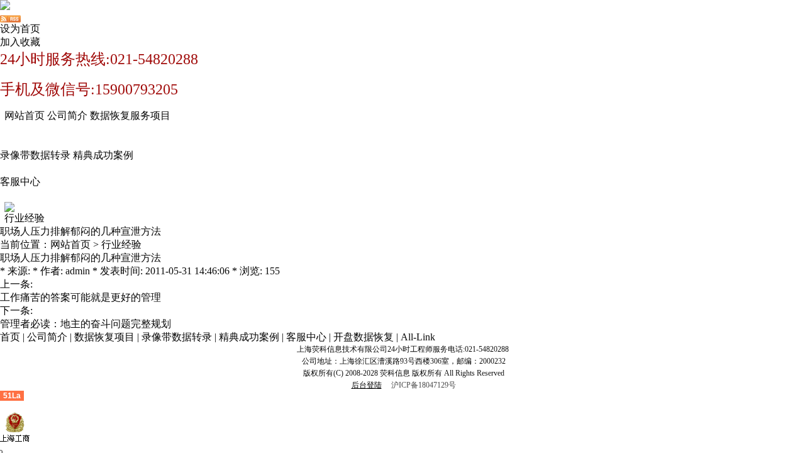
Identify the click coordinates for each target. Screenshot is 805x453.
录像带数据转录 (35, 155)
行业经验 (121, 244)
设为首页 (20, 28)
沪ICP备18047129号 (423, 385)
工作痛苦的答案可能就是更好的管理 (80, 297)
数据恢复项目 (104, 337)
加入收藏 (20, 41)
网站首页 (24, 115)
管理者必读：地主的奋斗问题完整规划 (85, 323)
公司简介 (67, 115)
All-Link (418, 337)
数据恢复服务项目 (130, 115)
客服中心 (20, 181)
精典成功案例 (103, 155)
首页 (10, 337)
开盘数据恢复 (363, 337)
